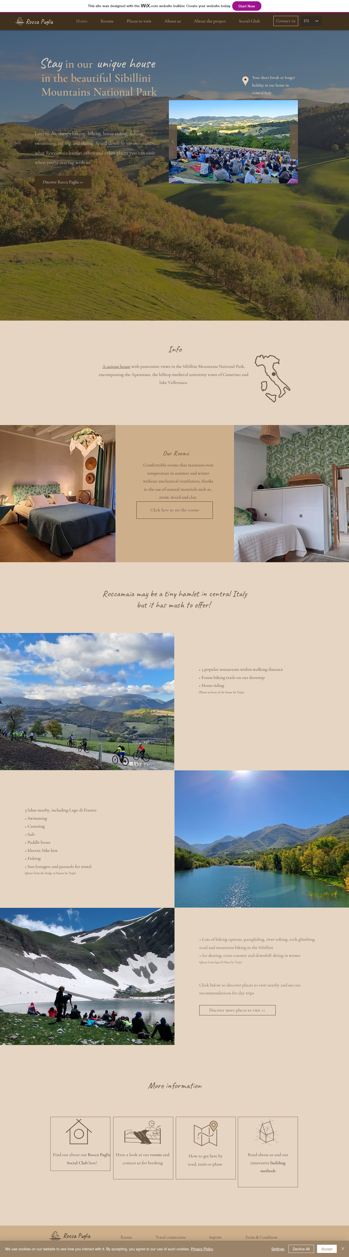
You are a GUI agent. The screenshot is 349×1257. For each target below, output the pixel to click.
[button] (233, 141)
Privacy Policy (202, 1248)
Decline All (301, 1248)
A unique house (116, 366)
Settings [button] (277, 1248)
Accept (326, 1248)
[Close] (343, 1249)
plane (218, 1164)
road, (193, 1164)
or (210, 1164)
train (202, 1164)
